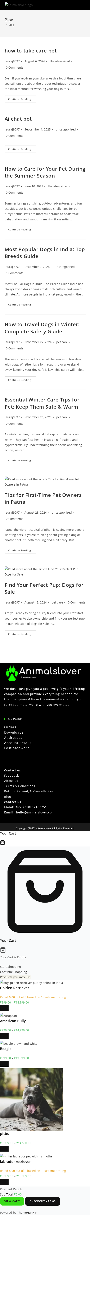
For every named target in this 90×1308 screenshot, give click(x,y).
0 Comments (14, 67)
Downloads (14, 732)
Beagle (6, 1048)
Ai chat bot (18, 118)
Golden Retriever (14, 987)
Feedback (11, 775)
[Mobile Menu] (84, 5)
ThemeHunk (26, 1213)
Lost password (17, 748)
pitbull (6, 1133)
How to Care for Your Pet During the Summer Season (45, 172)
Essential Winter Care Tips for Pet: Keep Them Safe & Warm (42, 403)
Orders (10, 727)
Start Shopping (10, 967)
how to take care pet (31, 50)
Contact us (12, 770)
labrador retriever (15, 1161)
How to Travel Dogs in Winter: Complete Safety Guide (42, 328)
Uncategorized (60, 61)
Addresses (13, 737)
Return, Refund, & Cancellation (28, 791)
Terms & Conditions (19, 786)
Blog (11, 25)
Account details (17, 742)
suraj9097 (13, 61)
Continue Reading (22, 99)
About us (11, 781)
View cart (12, 1201)
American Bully (13, 1020)
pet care (62, 342)
